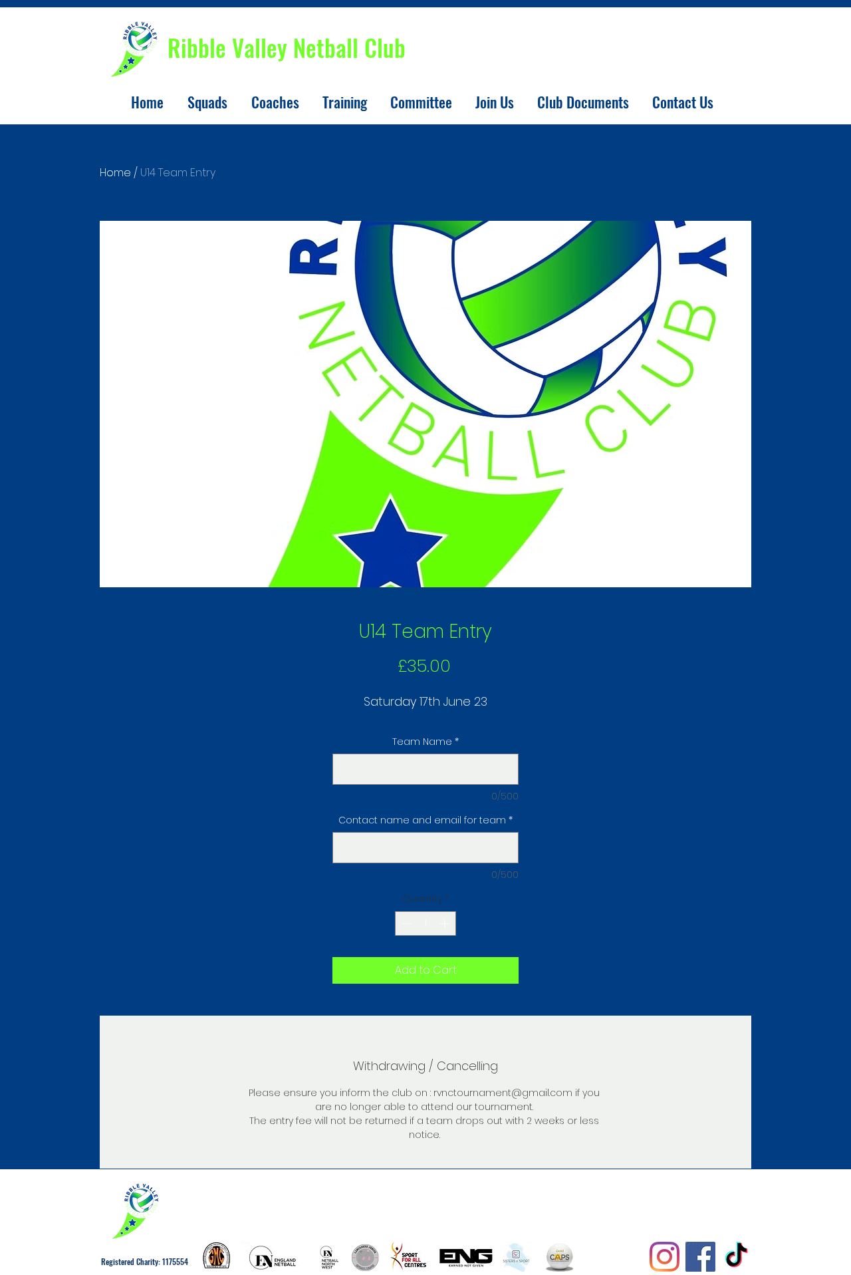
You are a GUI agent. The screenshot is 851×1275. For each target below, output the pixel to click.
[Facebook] (700, 1257)
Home (115, 172)
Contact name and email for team (425, 820)
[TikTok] (736, 1257)
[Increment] (445, 923)
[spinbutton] (425, 923)
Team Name (425, 742)
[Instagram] (664, 1257)
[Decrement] (405, 923)
